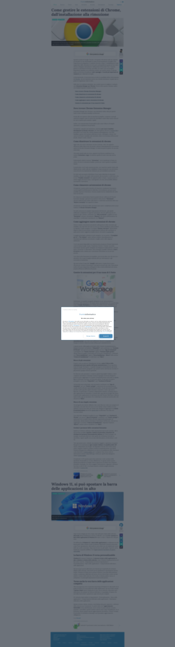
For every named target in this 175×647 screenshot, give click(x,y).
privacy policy (105, 332)
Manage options (90, 336)
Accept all (106, 336)
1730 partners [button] (71, 321)
